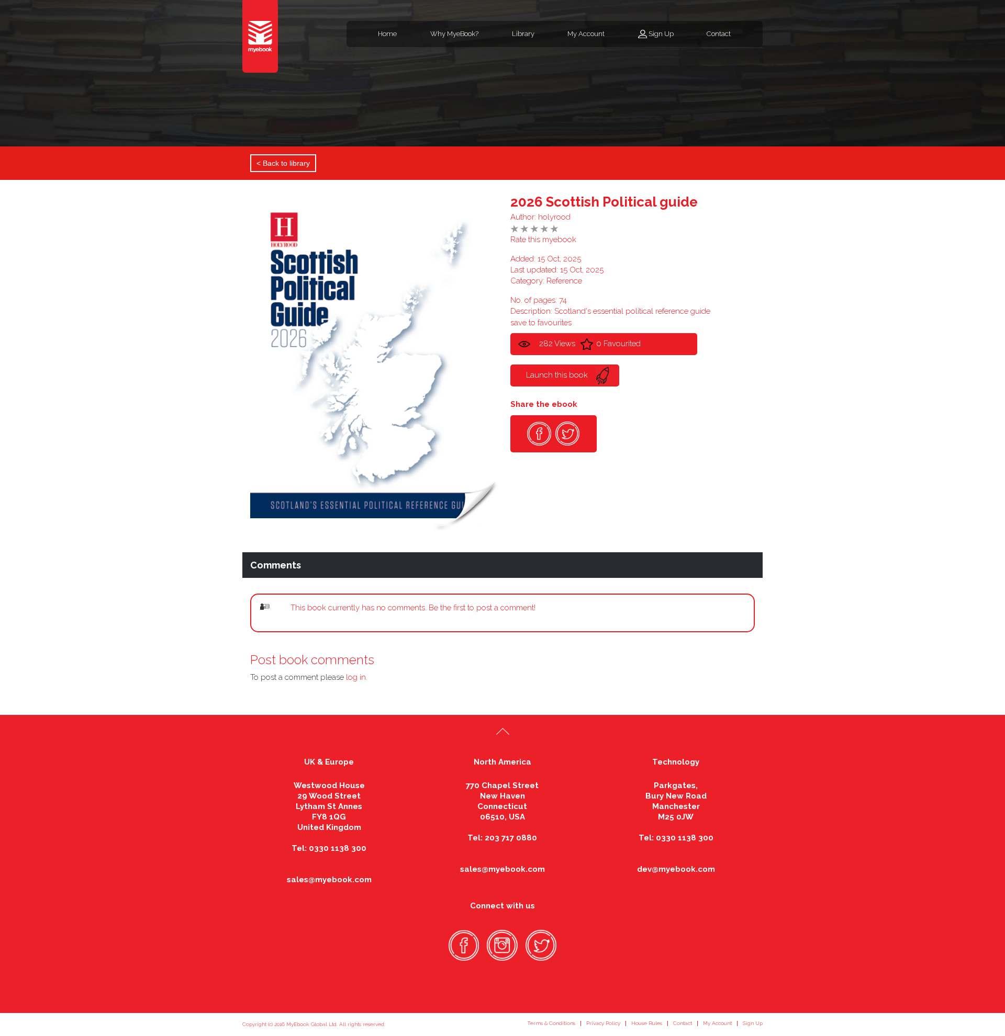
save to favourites (541, 322)
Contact (719, 34)
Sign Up (661, 34)
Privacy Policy (603, 1023)
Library (523, 34)
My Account (586, 34)
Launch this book (557, 375)
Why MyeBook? (454, 34)
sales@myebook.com (329, 879)
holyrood (554, 217)
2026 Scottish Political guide (604, 202)
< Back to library (283, 163)
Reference (564, 281)
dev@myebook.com (676, 869)
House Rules (646, 1023)
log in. (356, 677)
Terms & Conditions (551, 1023)
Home (387, 34)
